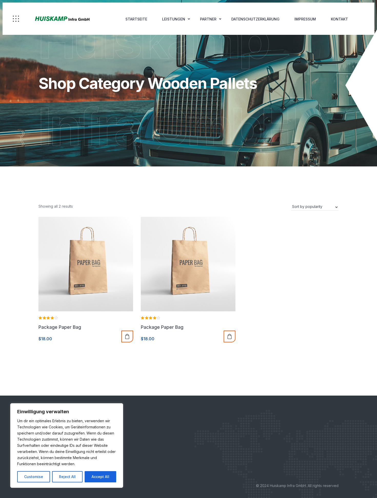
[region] (66, 445)
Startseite (136, 19)
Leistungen (173, 19)
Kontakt (339, 19)
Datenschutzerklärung (255, 19)
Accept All (100, 476)
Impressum (305, 19)
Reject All (67, 476)
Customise (33, 476)
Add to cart (127, 336)
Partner (208, 19)
